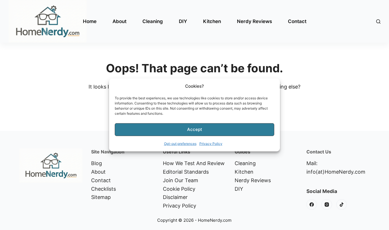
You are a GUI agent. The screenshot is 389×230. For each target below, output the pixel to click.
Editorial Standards (186, 172)
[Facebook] (311, 204)
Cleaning (152, 21)
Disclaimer (175, 197)
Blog (96, 163)
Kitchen (212, 21)
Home (90, 21)
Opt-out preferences (180, 143)
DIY (183, 21)
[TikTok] (341, 204)
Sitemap (101, 197)
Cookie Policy (179, 189)
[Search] (378, 21)
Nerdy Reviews (254, 21)
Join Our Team (180, 180)
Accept (194, 129)
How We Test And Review (194, 163)
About (119, 21)
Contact (297, 21)
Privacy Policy (210, 143)
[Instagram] (326, 204)
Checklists (103, 189)
